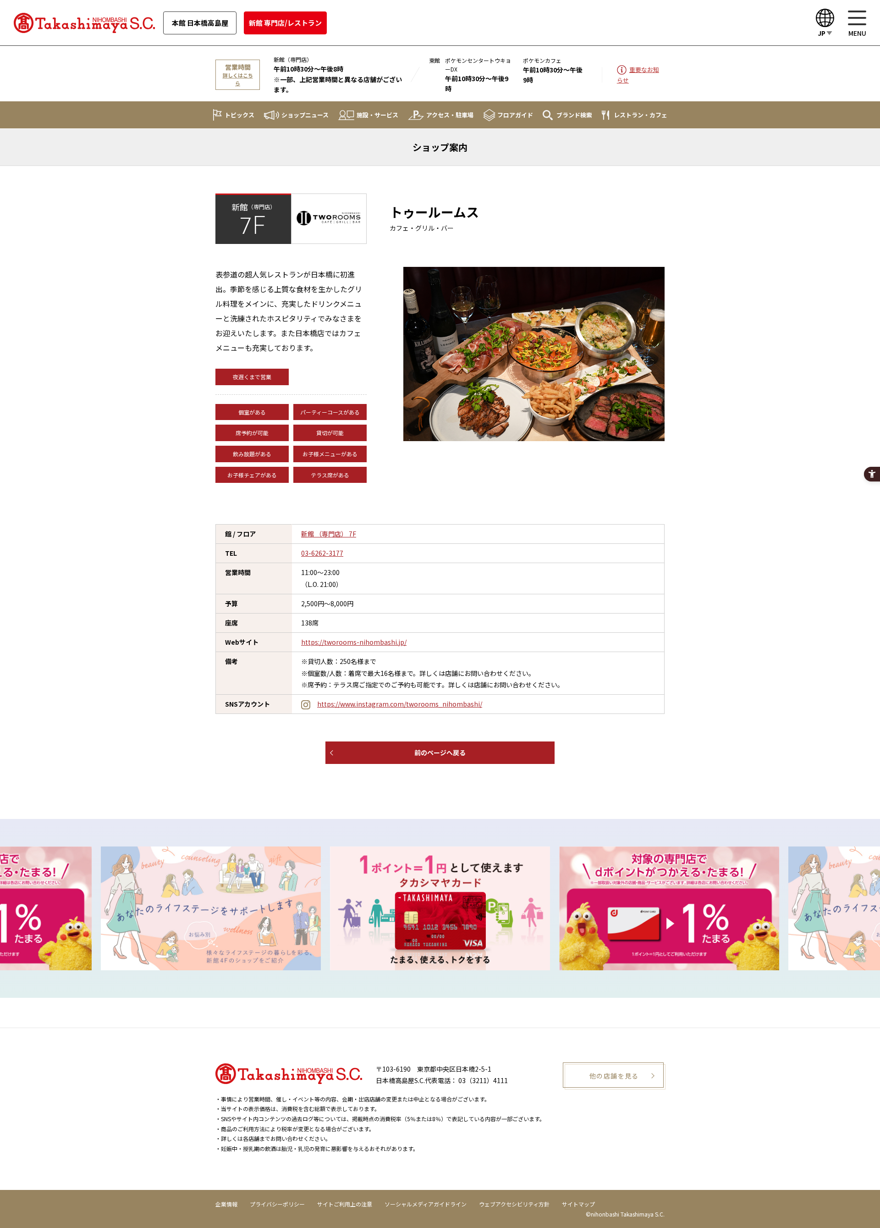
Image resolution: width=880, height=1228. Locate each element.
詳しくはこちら (238, 79)
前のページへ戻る (440, 752)
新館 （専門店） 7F (328, 533)
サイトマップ (578, 1204)
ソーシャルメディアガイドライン (426, 1204)
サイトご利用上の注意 (344, 1204)
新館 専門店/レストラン (285, 23)
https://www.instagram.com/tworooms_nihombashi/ (399, 703)
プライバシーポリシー (277, 1204)
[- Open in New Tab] (261, 908)
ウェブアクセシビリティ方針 (514, 1204)
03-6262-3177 (322, 553)
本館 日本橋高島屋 (200, 23)
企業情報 (226, 1204)
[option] (261, 908)
